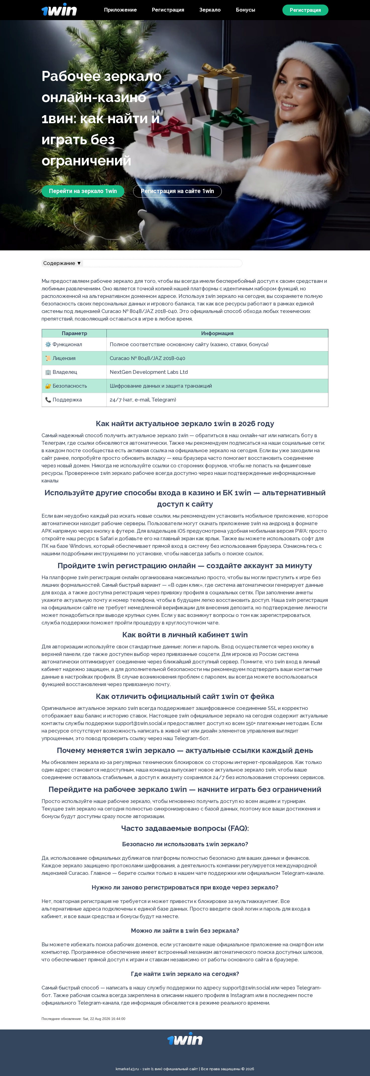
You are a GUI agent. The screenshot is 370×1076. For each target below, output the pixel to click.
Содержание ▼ (62, 263)
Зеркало (210, 10)
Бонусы (245, 10)
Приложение (120, 10)
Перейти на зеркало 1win (83, 191)
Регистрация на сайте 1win (177, 191)
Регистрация (168, 10)
